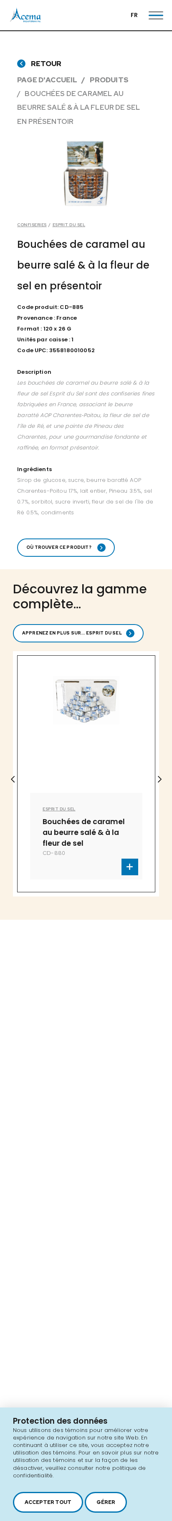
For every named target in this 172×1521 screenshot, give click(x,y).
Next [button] (159, 779)
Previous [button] (12, 779)
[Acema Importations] (25, 20)
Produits (109, 79)
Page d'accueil (47, 79)
